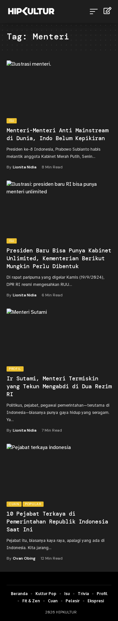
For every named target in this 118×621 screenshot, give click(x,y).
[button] (95, 11)
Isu (11, 120)
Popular (33, 504)
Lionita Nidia (24, 167)
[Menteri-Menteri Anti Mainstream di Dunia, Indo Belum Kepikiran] (59, 91)
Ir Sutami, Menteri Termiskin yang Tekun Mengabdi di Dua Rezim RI (59, 386)
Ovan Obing (24, 558)
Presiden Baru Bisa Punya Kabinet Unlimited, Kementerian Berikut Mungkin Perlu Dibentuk (59, 258)
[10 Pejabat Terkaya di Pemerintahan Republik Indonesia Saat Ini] (59, 475)
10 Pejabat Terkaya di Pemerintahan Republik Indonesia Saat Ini (57, 521)
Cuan (14, 504)
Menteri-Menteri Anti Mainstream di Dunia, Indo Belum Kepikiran (57, 134)
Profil (15, 369)
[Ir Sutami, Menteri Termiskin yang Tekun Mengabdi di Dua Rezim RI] (59, 340)
